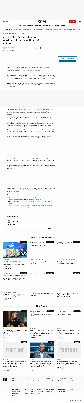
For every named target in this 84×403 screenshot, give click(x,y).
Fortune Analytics (61, 384)
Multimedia (62, 25)
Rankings (57, 25)
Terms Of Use (48, 387)
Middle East (33, 328)
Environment (26, 393)
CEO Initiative (39, 387)
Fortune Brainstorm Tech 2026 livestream (41, 293)
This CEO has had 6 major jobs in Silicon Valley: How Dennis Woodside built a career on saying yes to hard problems (68, 294)
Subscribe (72, 21)
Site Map (71, 389)
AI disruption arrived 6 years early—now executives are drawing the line (14, 295)
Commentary (39, 382)
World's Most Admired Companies (17, 391)
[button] (20, 25)
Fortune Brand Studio (61, 382)
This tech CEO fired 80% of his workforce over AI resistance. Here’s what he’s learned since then (15, 264)
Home (20, 25)
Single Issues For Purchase (50, 389)
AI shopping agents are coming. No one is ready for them (41, 262)
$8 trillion (46, 137)
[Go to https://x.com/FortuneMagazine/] (70, 400)
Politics (32, 359)
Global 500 (14, 384)
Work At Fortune (72, 384)
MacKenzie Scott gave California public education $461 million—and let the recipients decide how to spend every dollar (69, 363)
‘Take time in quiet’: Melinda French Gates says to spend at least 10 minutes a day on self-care (15, 331)
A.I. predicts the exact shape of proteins (36, 207)
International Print (49, 391)
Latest (24, 25)
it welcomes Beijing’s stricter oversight (35, 197)
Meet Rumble (12, 199)
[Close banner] (75, 58)
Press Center (72, 382)
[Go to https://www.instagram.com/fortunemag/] (75, 400)
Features (38, 380)
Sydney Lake (61, 367)
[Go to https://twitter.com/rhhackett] (14, 224)
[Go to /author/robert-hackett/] (9, 221)
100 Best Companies (15, 380)
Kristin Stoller (7, 268)
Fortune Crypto (33, 380)
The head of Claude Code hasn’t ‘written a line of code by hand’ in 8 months (68, 262)
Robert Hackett (11, 47)
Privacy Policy (48, 384)
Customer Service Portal (50, 382)
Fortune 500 (30, 25)
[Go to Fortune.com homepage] (42, 21)
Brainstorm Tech (18, 33)
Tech (40, 25)
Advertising (60, 380)
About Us (71, 380)
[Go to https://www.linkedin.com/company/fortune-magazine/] (73, 400)
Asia (25, 389)
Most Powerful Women (15, 389)
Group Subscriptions (61, 391)
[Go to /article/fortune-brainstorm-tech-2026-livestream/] (42, 281)
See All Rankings (15, 393)
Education (38, 393)
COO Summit (69, 291)
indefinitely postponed (20, 109)
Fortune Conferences (61, 387)
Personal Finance (40, 391)
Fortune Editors (34, 295)
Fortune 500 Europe (15, 387)
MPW (4, 328)
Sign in (79, 21)
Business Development (61, 389)
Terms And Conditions (73, 387)
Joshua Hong (34, 369)
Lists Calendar (14, 395)
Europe (25, 391)
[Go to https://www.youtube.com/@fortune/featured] (80, 400)
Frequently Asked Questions (50, 380)
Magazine (32, 393)
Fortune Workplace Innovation (12, 261)
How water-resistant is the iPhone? (17, 205)
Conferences (7, 33)
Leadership (45, 25)
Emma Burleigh (7, 369)
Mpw (38, 384)
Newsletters (6, 259)
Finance (36, 25)
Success (59, 328)
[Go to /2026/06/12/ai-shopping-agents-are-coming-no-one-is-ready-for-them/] (42, 250)
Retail (31, 259)
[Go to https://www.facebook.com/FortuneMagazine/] (68, 400)
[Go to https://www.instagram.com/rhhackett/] (8, 224)
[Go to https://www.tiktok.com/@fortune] (77, 400)
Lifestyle (51, 25)
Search (7, 21)
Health (32, 382)
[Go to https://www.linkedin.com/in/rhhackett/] (11, 224)
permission (34, 69)
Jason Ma (33, 337)
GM (42, 67)
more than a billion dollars (46, 159)
